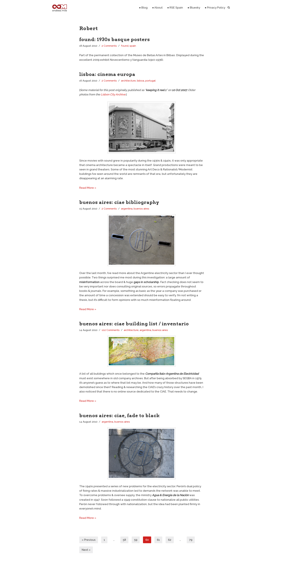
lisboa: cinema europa (107, 74)
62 (169, 539)
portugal (150, 80)
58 (124, 539)
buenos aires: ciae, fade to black (119, 415)
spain (133, 45)
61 (158, 539)
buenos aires (141, 208)
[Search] (228, 7)
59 (135, 539)
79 (190, 539)
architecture (128, 80)
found (124, 45)
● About (157, 7)
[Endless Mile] (59, 7)
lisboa (140, 80)
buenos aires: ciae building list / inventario (134, 324)
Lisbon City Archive (113, 94)
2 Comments (109, 45)
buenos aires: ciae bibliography (119, 202)
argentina (126, 208)
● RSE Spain (175, 7)
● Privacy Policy (215, 7)
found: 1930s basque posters (114, 39)
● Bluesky (194, 7)
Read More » (87, 187)
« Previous (88, 539)
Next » (86, 549)
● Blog (143, 7)
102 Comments (111, 330)
